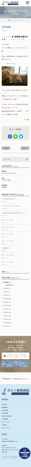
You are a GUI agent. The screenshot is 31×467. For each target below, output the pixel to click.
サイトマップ (6, 427)
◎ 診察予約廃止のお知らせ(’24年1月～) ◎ (13, 213)
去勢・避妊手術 (7, 416)
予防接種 (5, 419)
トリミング (6, 422)
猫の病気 (5, 413)
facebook (10, 136)
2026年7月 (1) (10, 285)
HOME (9, 20)
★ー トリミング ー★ (7, 220)
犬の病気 (5, 410)
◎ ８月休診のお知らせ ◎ (9, 199)
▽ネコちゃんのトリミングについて (11, 206)
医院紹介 (5, 407)
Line (15, 136)
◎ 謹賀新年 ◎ (6, 248)
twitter (21, 136)
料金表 (5, 424)
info (5, 27)
